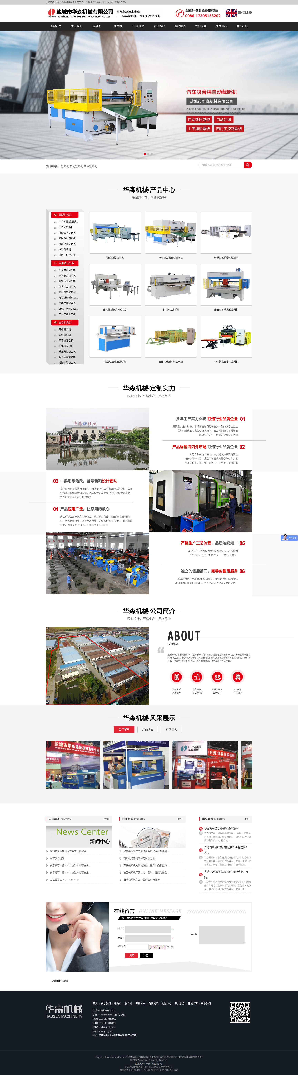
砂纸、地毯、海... (68, 309)
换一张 (170, 947)
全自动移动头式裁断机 (226, 309)
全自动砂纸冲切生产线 (171, 361)
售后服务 (200, 26)
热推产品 (124, 1070)
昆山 (153, 1070)
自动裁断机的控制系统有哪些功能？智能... (226, 874)
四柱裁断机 (90, 166)
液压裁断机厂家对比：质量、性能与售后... (146, 872)
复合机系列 (65, 322)
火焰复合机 (65, 335)
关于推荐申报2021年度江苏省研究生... (70, 872)
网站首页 (55, 26)
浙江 (157, 1070)
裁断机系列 (65, 214)
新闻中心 (221, 26)
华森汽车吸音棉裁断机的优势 (221, 828)
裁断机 (97, 26)
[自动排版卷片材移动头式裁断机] (115, 285)
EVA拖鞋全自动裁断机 (226, 361)
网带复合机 (65, 329)
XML (151, 1067)
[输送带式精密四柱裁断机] (226, 233)
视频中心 (180, 26)
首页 (95, 1003)
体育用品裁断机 (67, 286)
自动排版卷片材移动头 (115, 309)
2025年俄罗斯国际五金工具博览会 (68, 851)
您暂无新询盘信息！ (164, 1067)
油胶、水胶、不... (68, 255)
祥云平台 (163, 1060)
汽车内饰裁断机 (67, 270)
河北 (167, 1070)
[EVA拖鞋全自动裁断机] (226, 337)
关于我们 (76, 26)
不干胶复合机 (66, 340)
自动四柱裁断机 (170, 309)
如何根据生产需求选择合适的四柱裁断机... (146, 851)
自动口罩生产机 (67, 314)
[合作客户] (50, 764)
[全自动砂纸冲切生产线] (170, 337)
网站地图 (138, 1067)
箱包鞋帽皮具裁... (68, 292)
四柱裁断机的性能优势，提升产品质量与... (146, 865)
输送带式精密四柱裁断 (226, 257)
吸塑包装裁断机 (67, 281)
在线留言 (193, 1003)
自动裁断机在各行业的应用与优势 (141, 879)
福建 (171, 1070)
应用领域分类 (66, 263)
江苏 (143, 1070)
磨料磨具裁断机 (67, 275)
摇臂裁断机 (65, 249)
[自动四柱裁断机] (170, 285)
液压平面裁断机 (67, 244)
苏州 (176, 1070)
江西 (162, 1070)
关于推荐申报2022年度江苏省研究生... (70, 865)
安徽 (148, 1070)
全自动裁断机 (66, 227)
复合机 (118, 26)
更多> (107, 819)
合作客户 (159, 26)
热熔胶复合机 (66, 346)
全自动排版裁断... (68, 221)
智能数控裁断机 (115, 257)
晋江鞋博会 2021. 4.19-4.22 (64, 879)
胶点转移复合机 (67, 357)
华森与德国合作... (68, 303)
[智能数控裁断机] (115, 233)
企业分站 (129, 1067)
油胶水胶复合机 (67, 362)
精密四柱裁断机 (67, 238)
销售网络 (153, 1003)
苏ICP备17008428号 (139, 1060)
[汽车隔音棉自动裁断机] (170, 233)
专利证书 (138, 26)
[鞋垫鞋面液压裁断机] (115, 337)
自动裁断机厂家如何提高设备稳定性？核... (226, 850)
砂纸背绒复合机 (67, 351)
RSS (146, 1067)
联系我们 (242, 26)
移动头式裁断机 (67, 233)
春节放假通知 (57, 858)
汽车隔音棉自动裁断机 (171, 257)
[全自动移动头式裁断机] (226, 285)
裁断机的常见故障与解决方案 (139, 858)
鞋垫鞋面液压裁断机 (115, 361)
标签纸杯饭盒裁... (68, 297)
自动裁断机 (76, 166)
